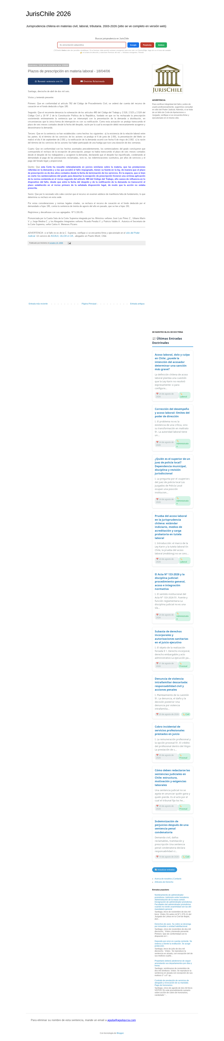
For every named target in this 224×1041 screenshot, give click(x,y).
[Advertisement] (86, 276)
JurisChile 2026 (48, 13)
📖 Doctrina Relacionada (92, 81)
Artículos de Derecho (164, 882)
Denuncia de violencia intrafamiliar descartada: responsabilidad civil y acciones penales (171, 684)
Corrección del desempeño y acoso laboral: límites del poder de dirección (172, 412)
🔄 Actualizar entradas (165, 870)
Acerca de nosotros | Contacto (168, 879)
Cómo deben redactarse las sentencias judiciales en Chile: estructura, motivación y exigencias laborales (172, 777)
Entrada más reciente (38, 304)
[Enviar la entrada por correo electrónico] (69, 243)
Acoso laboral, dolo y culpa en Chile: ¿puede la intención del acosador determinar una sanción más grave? (172, 362)
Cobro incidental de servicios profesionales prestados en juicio (169, 730)
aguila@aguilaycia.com (121, 1020)
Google (133, 45)
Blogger (120, 1033)
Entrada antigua (137, 304)
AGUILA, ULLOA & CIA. (62, 236)
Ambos (161, 45)
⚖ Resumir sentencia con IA (49, 81)
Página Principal (89, 304)
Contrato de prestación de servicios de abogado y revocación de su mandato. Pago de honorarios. (172, 982)
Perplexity (147, 45)
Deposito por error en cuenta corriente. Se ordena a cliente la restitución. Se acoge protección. (173, 943)
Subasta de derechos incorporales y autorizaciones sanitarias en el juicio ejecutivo (171, 637)
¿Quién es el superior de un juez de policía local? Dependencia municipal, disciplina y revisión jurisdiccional (172, 466)
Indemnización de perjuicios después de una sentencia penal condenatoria (172, 827)
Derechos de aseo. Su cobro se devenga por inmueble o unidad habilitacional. (173, 925)
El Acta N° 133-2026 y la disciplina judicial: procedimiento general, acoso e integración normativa (170, 582)
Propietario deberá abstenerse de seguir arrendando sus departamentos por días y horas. (173, 963)
